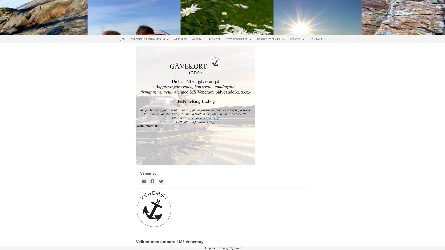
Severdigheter (237, 39)
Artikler (180, 39)
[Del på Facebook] (152, 181)
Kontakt (316, 39)
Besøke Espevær (269, 39)
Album (197, 39)
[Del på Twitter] (161, 181)
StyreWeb (235, 248)
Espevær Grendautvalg (148, 39)
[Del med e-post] (143, 181)
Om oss (295, 39)
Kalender (214, 39)
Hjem (122, 39)
